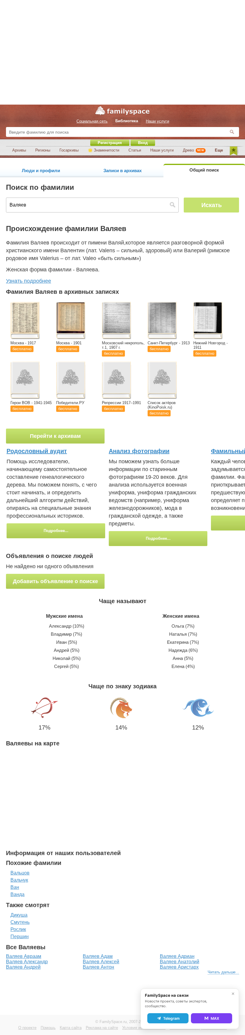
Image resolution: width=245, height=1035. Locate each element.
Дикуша (18, 915)
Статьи (134, 150)
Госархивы (69, 150)
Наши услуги (162, 150)
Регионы (42, 150)
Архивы (19, 150)
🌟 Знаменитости (103, 150)
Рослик (18, 929)
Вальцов (20, 872)
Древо (193, 150)
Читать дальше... (223, 972)
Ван (14, 887)
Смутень (20, 922)
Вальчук (19, 880)
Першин (19, 936)
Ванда (17, 894)
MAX (215, 1018)
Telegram (171, 1018)
